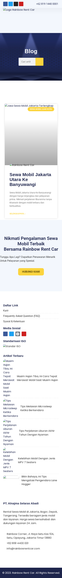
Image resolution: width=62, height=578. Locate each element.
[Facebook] (5, 4)
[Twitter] (10, 4)
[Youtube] (21, 4)
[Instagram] (16, 4)
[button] (57, 20)
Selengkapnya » (17, 214)
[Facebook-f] (5, 334)
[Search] (39, 62)
